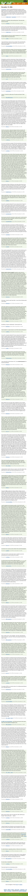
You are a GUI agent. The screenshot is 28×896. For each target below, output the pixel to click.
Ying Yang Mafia (9, 46)
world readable (22, 890)
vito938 (7, 550)
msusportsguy (9, 221)
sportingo (8, 234)
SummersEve (8, 69)
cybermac (8, 139)
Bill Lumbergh (8, 619)
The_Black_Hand (9, 718)
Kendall (7, 246)
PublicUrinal (8, 17)
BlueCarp (8, 399)
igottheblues (8, 91)
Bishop (7, 181)
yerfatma (8, 23)
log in (17, 884)
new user (23, 3)
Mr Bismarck (8, 689)
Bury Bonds (8, 465)
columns (23, 2)
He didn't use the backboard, (6, 721)
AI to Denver (3, 9)
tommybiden (8, 829)
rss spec (9, 890)
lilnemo (7, 126)
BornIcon (8, 296)
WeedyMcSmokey (9, 97)
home (14, 2)
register (20, 884)
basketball (14, 17)
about (14, 3)
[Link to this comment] (1, 23)
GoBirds (7, 200)
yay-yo (7, 431)
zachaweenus (8, 213)
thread (25, 836)
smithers (7, 331)
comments (19, 2)
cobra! (7, 38)
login (18, 3)
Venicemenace (9, 358)
